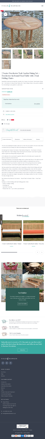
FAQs (2, 390)
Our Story (3, 372)
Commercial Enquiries (6, 394)
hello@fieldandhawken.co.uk (9, 413)
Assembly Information (6, 386)
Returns (3, 388)
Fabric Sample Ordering (6, 396)
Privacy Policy (25, 430)
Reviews (38, 139)
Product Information (7, 139)
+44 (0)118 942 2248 (7, 411)
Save (2, 10)
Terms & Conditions (17, 430)
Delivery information (6, 384)
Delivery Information (27, 139)
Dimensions (17, 139)
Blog (2, 374)
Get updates (37, 103)
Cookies (30, 430)
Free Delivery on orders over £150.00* (22, 1)
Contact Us (3, 382)
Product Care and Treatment (8, 392)
